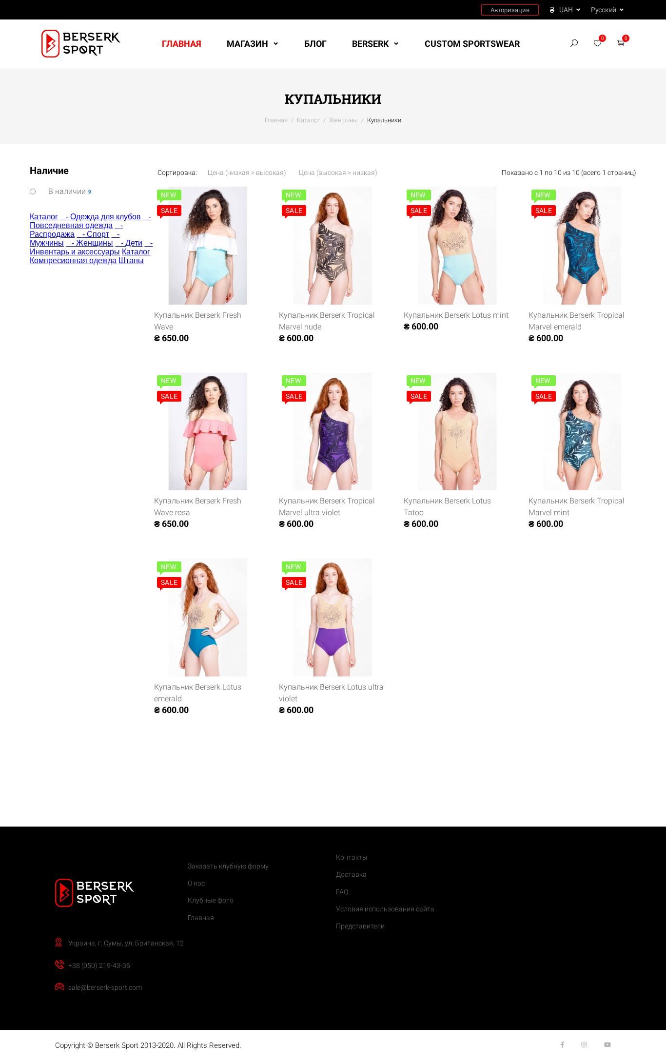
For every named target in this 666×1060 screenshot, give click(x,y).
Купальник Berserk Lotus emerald (197, 692)
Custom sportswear (472, 44)
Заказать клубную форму (228, 866)
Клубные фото (211, 900)
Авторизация (509, 10)
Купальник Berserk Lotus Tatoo (447, 506)
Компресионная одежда (73, 260)
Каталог (44, 216)
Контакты (352, 857)
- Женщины (89, 243)
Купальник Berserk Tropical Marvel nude (327, 320)
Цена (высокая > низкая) (338, 172)
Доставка (351, 874)
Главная (181, 44)
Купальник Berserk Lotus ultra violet (331, 692)
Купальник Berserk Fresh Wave (197, 320)
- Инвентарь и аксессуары (91, 247)
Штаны (131, 260)
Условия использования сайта (385, 909)
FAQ (342, 892)
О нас (196, 883)
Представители (360, 926)
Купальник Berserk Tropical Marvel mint (577, 506)
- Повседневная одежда (90, 221)
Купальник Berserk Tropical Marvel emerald (577, 320)
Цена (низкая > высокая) (247, 172)
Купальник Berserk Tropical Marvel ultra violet (327, 506)
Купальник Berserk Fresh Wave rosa (197, 506)
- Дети (128, 243)
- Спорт (93, 234)
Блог (315, 44)
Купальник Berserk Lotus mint (456, 315)
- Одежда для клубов (100, 216)
